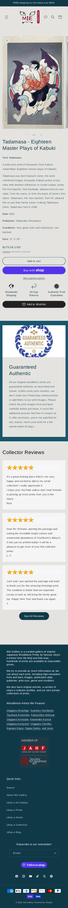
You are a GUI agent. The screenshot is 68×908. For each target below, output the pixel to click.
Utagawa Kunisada (18, 719)
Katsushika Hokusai (42, 714)
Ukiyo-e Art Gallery (17, 802)
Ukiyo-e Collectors (17, 824)
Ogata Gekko (33, 728)
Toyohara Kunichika (18, 714)
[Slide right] (41, 134)
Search (11, 787)
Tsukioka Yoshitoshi (41, 710)
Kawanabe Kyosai (40, 719)
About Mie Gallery (17, 795)
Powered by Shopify (43, 902)
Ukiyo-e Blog (14, 832)
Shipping (6, 252)
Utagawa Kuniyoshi (18, 723)
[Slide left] (26, 134)
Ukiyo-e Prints (14, 810)
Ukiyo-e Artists (15, 817)
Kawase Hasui (15, 728)
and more (47, 728)
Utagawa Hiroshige (18, 710)
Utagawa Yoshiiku (41, 723)
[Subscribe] (54, 853)
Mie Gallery (28, 902)
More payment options (34, 278)
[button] (6, 17)
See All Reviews (34, 616)
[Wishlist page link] (45, 17)
